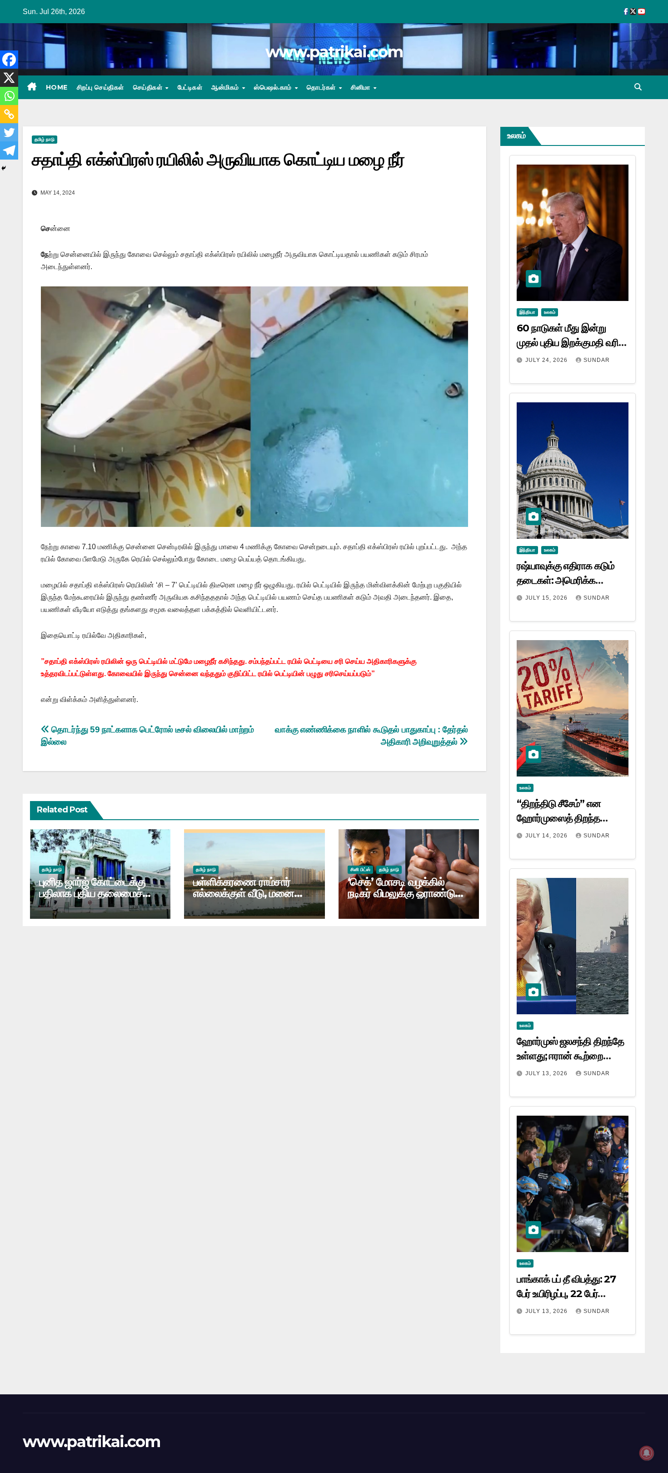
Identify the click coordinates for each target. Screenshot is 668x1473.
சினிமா (361, 87)
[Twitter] (9, 132)
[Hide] (3, 168)
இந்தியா (527, 312)
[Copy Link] (9, 114)
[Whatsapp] (9, 96)
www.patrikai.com (334, 51)
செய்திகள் (149, 87)
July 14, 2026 (547, 835)
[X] (9, 78)
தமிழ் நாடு (45, 139)
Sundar (596, 360)
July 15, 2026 (547, 598)
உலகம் (549, 312)
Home (57, 87)
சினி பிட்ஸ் (360, 869)
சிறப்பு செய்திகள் (100, 87)
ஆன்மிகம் (226, 87)
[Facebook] (9, 59)
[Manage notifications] (646, 1453)
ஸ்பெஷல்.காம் (274, 87)
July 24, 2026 (547, 360)
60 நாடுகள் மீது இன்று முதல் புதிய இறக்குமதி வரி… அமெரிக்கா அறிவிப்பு (571, 342)
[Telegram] (9, 150)
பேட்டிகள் (190, 87)
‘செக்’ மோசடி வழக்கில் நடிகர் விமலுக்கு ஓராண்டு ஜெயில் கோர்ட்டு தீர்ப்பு (401, 893)
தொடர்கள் (322, 87)
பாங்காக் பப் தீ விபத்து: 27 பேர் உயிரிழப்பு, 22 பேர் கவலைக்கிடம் (566, 1293)
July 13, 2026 (547, 1073)
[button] (638, 87)
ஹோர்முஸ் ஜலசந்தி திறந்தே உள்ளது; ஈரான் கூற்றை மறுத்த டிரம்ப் (570, 1056)
